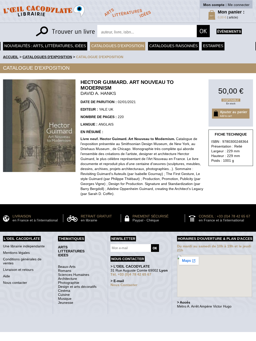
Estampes (213, 46)
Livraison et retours (18, 270)
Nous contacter (15, 283)
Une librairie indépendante (24, 246)
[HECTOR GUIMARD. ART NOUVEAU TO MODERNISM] (39, 173)
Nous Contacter (123, 285)
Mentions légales (16, 253)
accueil (10, 57)
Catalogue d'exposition (99, 57)
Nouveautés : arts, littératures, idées (45, 46)
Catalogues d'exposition (117, 46)
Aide (6, 276)
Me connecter (239, 5)
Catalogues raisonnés (173, 46)
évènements (229, 31)
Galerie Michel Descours (127, 329)
